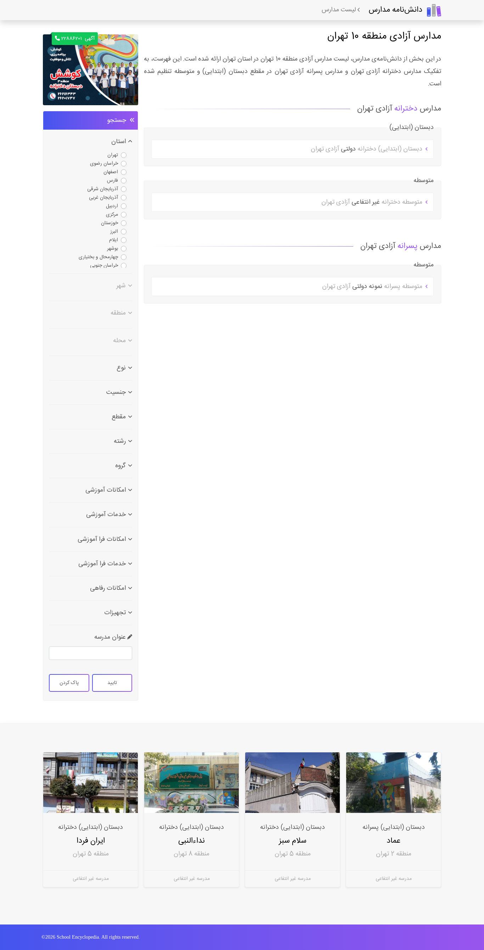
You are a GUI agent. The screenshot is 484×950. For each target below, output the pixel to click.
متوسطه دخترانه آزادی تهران (372, 202)
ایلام (113, 240)
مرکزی (112, 214)
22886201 (78, 38)
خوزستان (109, 223)
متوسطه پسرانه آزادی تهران (373, 286)
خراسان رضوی (104, 163)
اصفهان (110, 172)
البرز (114, 231)
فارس (112, 180)
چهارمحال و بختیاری (98, 257)
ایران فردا (90, 840)
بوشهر (112, 248)
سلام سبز (292, 840)
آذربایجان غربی (103, 197)
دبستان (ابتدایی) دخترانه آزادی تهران (367, 149)
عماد (393, 840)
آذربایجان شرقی (102, 189)
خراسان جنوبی (104, 265)
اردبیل (112, 206)
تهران (112, 155)
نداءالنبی (191, 840)
